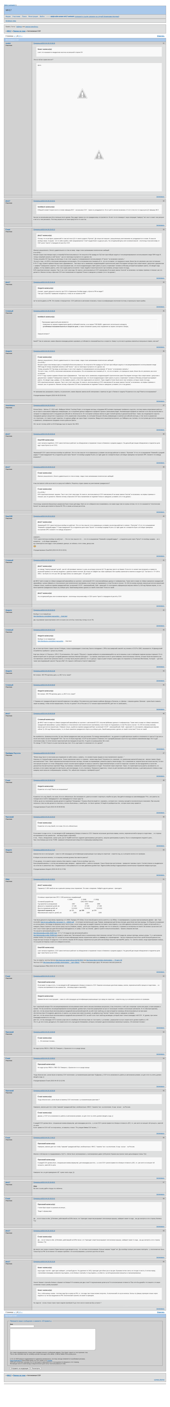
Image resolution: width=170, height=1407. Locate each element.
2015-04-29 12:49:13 (48, 976)
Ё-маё (8, 230)
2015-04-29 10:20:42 (48, 817)
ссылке (49, 1360)
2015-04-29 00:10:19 (48, 467)
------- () (82, 16)
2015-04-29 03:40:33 (48, 610)
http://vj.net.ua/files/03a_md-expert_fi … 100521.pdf (57, 922)
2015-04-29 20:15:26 (48, 1261)
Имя (11, 1324)
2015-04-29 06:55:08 (48, 713)
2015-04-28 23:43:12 (48, 229)
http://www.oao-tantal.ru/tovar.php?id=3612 (69, 960)
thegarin (9, 351)
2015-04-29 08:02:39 (48, 780)
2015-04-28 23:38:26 (48, 43)
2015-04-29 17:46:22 (48, 1137)
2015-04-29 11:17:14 (48, 850)
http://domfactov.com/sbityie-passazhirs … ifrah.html (50, 616)
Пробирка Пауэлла (13, 753)
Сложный (9, 311)
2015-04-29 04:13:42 (48, 630)
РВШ (7, 879)
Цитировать (160, 196)
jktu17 (8, 201)
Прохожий (10, 817)
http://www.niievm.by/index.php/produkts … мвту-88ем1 (61, 962)
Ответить (160, 36)
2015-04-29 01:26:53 (48, 516)
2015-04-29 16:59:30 (48, 1090)
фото (39, 65)
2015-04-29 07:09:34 (48, 753)
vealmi (8, 43)
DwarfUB (9, 516)
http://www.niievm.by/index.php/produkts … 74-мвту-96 (104, 960)
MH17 (9, 31)
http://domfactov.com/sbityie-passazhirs (50, 641)
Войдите (19, 26)
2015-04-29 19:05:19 (48, 1231)
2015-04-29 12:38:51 (48, 879)
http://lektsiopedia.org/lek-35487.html (45, 933)
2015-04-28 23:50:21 (48, 351)
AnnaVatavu (10, 405)
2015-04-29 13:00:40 (48, 1032)
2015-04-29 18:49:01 (48, 1182)
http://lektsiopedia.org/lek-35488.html (45, 935)
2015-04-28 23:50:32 (48, 405)
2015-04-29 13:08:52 (48, 1058)
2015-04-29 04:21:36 (48, 671)
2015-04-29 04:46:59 (48, 685)
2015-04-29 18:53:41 (48, 1198)
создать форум (159, 1379)
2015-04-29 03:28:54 (48, 560)
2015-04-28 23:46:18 (48, 282)
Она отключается (16, 1360)
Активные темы (11, 21)
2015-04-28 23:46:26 (48, 311)
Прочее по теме (19, 31)
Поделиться (37, 43)
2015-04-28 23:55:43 (48, 434)
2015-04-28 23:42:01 (48, 201)
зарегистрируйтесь (31, 26)
